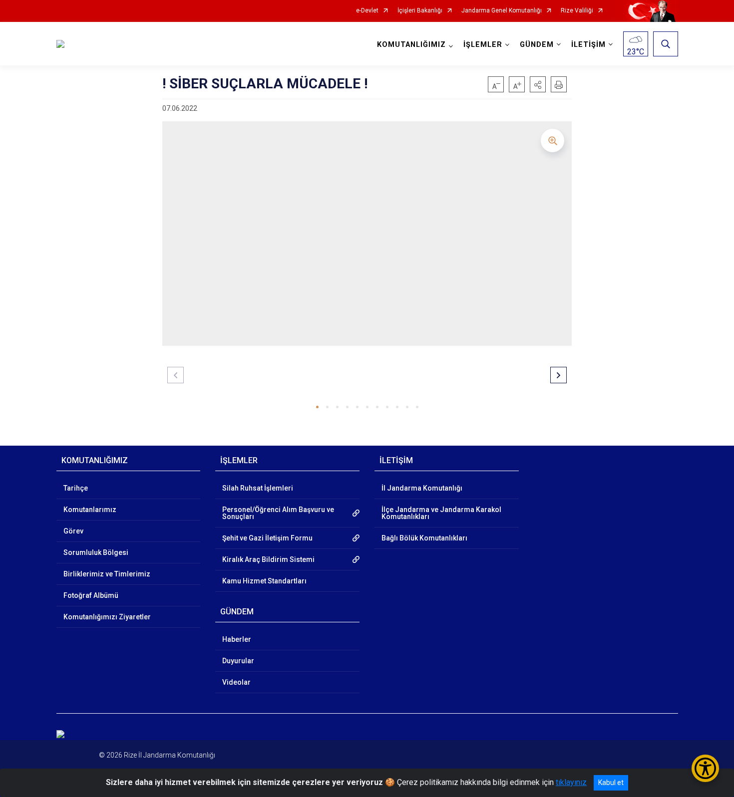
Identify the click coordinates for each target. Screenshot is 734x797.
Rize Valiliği (577, 10)
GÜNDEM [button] (537, 44)
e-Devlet (367, 10)
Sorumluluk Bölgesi (95, 552)
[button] (538, 84)
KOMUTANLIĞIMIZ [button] (411, 44)
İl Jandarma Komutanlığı (421, 488)
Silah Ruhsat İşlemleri (257, 488)
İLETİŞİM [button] (588, 44)
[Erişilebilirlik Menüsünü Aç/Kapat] (705, 768)
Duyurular (238, 661)
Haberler (236, 639)
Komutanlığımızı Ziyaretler (107, 617)
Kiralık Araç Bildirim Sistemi (268, 559)
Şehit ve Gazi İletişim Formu (267, 538)
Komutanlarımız (89, 510)
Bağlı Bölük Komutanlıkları (424, 538)
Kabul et (611, 783)
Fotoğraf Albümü (90, 595)
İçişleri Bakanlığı (419, 10)
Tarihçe (75, 488)
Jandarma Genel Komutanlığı (501, 10)
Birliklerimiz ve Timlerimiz (106, 574)
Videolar (236, 682)
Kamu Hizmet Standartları (264, 581)
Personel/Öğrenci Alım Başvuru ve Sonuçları (278, 513)
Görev (73, 531)
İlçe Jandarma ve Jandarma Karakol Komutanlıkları (441, 513)
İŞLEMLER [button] (482, 44)
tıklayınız (571, 782)
